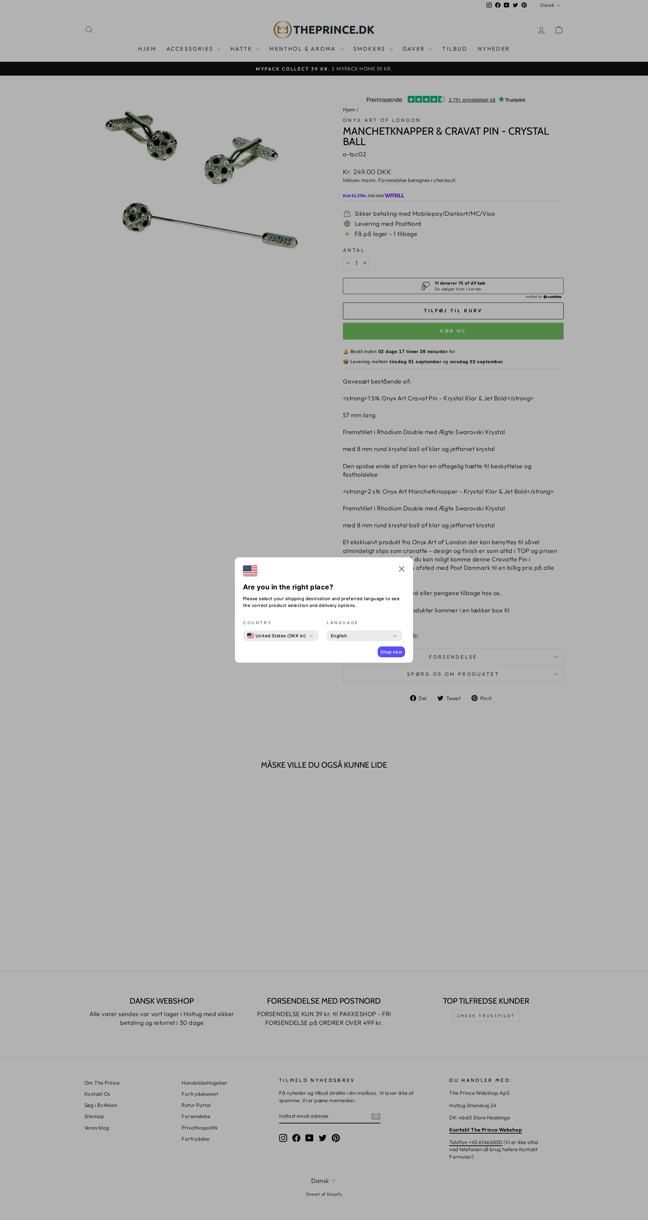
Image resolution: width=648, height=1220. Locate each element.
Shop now (391, 652)
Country (257, 622)
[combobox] (276, 635)
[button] (401, 569)
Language (343, 622)
